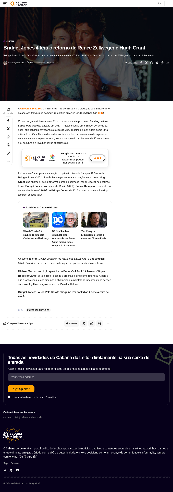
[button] (6, 3)
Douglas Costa (18, 63)
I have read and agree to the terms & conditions (34, 397)
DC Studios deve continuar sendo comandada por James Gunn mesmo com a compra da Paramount (64, 238)
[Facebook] (5, 470)
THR (100, 112)
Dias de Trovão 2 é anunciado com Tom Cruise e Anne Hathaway (36, 235)
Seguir (97, 157)
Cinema (10, 41)
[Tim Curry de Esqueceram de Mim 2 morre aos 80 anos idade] (94, 220)
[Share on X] (146, 63)
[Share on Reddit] (156, 63)
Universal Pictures (31, 108)
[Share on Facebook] (141, 63)
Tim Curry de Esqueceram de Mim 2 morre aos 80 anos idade (93, 235)
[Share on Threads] (8, 145)
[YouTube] (17, 470)
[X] (11, 470)
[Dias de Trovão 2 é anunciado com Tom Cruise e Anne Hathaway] (36, 220)
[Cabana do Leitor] (18, 3)
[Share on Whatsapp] (151, 63)
